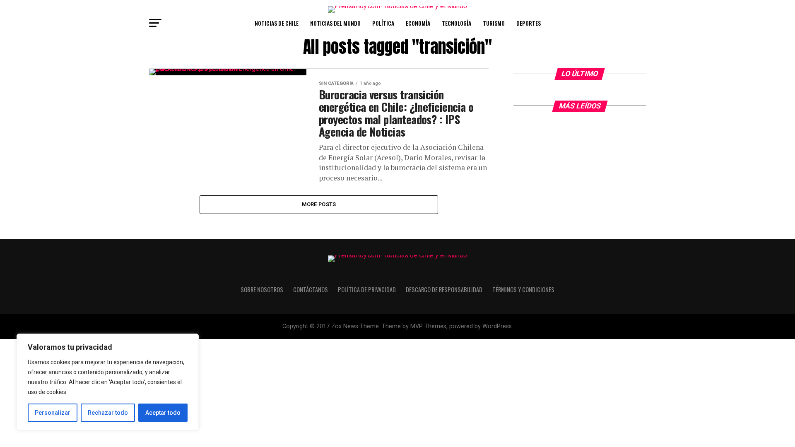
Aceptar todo (163, 412)
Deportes (528, 23)
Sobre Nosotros (262, 289)
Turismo (494, 23)
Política (383, 23)
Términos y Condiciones (523, 289)
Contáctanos (310, 289)
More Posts (319, 204)
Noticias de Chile (277, 23)
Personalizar (52, 412)
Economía (418, 23)
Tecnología (456, 23)
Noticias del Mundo (335, 23)
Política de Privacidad (367, 289)
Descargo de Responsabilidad (444, 289)
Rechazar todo (108, 412)
